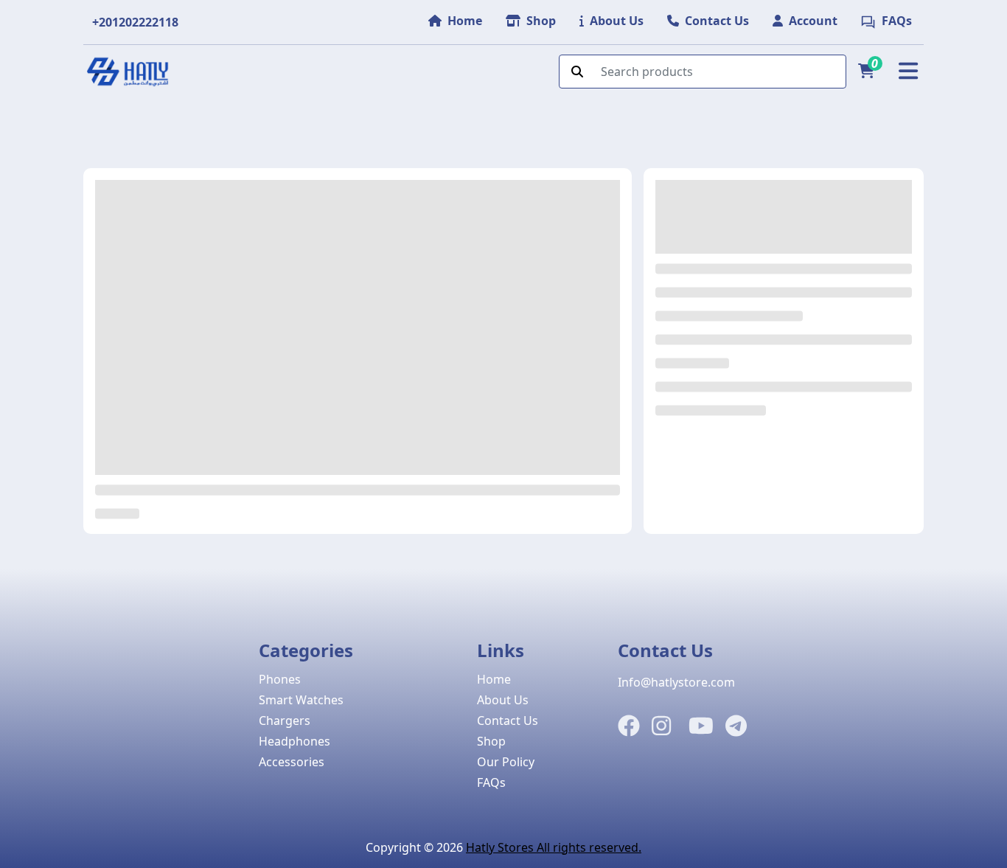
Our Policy (505, 762)
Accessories (291, 762)
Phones (280, 679)
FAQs (491, 782)
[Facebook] (629, 726)
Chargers (284, 720)
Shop (491, 741)
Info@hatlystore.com (676, 682)
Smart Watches (301, 700)
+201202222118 (135, 22)
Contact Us (507, 720)
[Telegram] (736, 726)
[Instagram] (661, 726)
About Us (503, 700)
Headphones (294, 741)
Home (494, 679)
